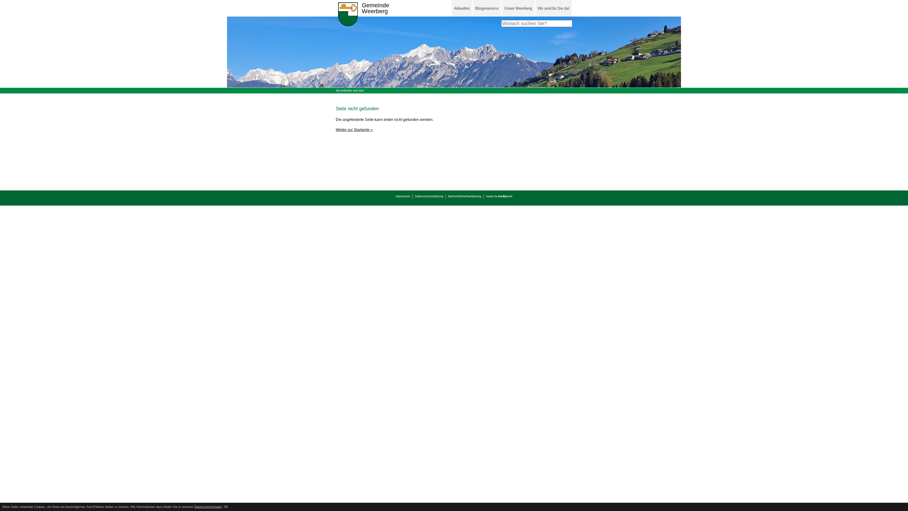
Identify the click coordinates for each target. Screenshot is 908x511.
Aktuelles (462, 8)
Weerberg (375, 8)
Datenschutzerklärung (429, 196)
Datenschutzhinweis (208, 507)
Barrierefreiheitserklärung (464, 196)
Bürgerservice (487, 8)
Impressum (403, 196)
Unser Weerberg (518, 8)
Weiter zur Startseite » (354, 130)
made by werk (499, 196)
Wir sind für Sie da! (553, 8)
